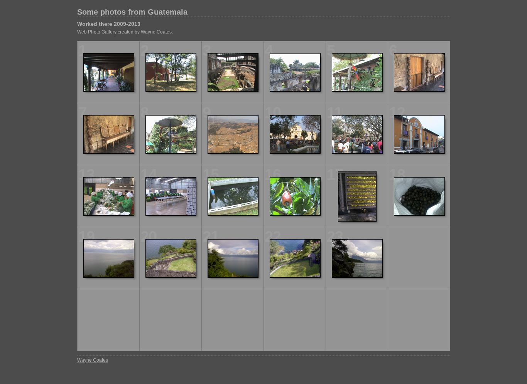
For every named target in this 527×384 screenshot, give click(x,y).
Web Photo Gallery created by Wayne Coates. (125, 32)
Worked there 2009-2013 (108, 24)
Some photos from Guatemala (132, 12)
